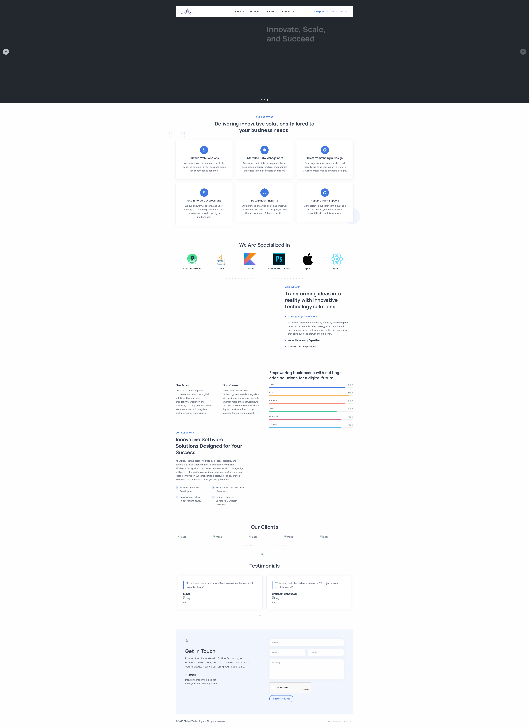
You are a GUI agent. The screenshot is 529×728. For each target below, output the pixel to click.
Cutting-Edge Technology (303, 316)
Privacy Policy (348, 721)
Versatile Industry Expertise (304, 340)
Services (254, 11)
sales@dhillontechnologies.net (201, 683)
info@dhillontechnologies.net (331, 11)
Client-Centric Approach (302, 346)
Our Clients (271, 11)
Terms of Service (334, 721)
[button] (6, 52)
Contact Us (288, 11)
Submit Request (281, 698)
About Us (239, 11)
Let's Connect (278, 71)
